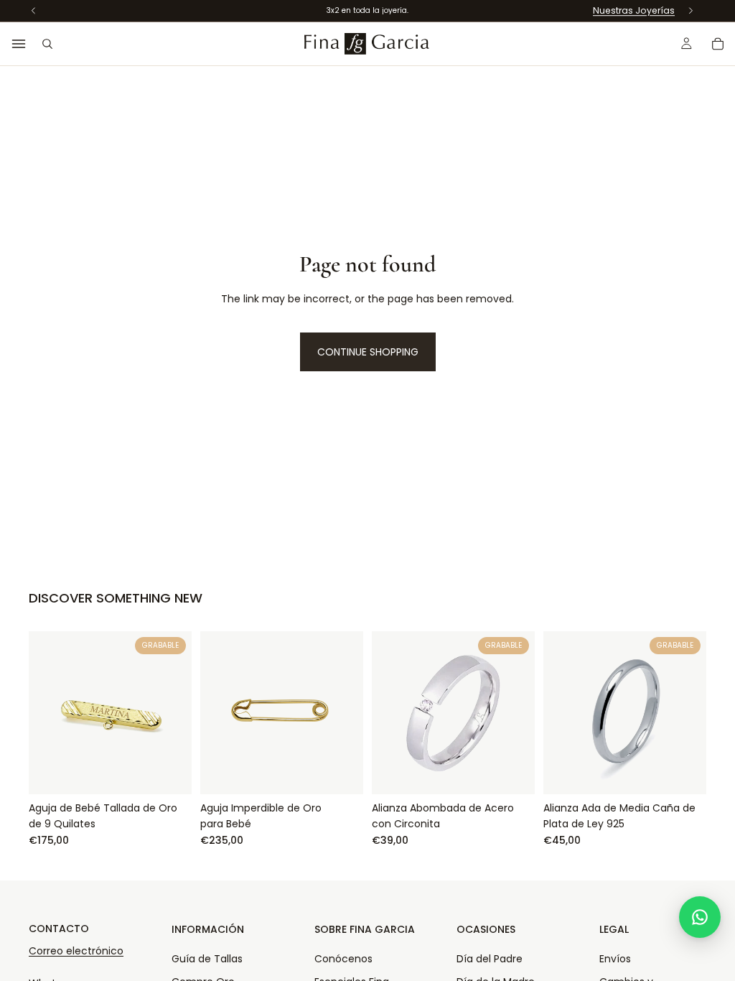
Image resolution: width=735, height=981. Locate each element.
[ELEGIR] (341, 772)
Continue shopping (367, 352)
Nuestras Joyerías (634, 10)
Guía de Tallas (207, 959)
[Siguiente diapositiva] (690, 712)
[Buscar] (47, 44)
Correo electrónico (76, 951)
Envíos (615, 959)
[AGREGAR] (169, 772)
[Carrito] (718, 44)
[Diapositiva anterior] (559, 712)
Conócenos (343, 959)
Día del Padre (490, 959)
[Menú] (18, 43)
